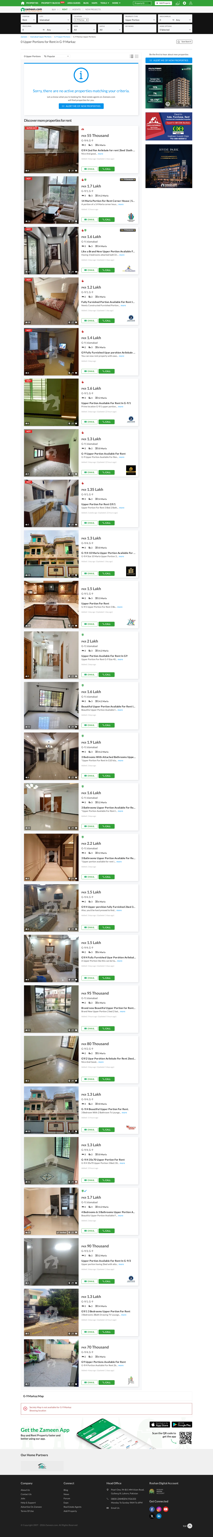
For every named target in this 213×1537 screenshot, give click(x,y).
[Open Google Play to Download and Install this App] (182, 1426)
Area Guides (73, 3)
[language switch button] (177, 3)
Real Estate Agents (72, 1506)
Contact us (26, 1494)
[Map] (69, 171)
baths (102, 26)
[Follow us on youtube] (166, 1511)
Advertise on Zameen (31, 1506)
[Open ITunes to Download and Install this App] (161, 1426)
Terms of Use (27, 1511)
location (78, 16)
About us (25, 1490)
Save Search (186, 41)
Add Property (70, 1511)
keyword (129, 26)
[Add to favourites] (76, 171)
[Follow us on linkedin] (159, 1518)
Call (108, 169)
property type (131, 16)
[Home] (23, 3)
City (41, 16)
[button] (28, 20)
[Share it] (73, 171)
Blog (86, 3)
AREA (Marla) (165, 16)
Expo (66, 1502)
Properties (32, 3)
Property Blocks (52, 3)
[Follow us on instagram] (159, 1511)
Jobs (23, 1498)
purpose (25, 16)
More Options (166, 26)
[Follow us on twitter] (152, 1518)
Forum (67, 1498)
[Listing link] (81, 149)
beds (76, 26)
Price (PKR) (26, 26)
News (66, 1494)
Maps (94, 3)
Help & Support (28, 1502)
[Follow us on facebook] (152, 1511)
